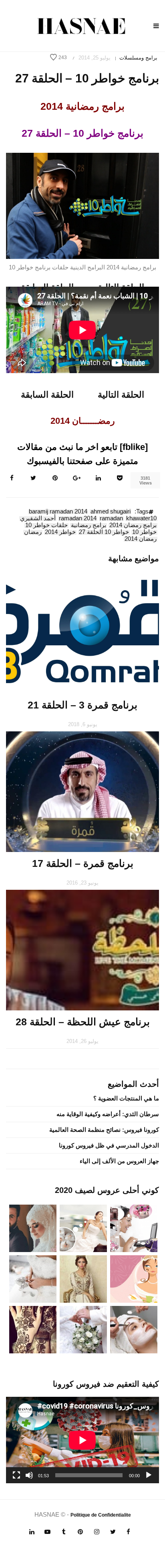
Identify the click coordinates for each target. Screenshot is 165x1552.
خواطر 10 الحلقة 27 (104, 532)
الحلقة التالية (121, 395)
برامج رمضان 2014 (133, 525)
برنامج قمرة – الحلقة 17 (82, 863)
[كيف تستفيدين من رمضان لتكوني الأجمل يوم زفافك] (133, 1278)
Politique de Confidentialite (100, 1515)
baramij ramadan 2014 (58, 511)
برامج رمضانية (88, 525)
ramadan (111, 518)
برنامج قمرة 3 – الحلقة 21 (82, 704)
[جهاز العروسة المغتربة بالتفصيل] (83, 1227)
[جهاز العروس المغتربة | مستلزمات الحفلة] (32, 1278)
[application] (82, 1440)
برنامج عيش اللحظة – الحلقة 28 (83, 1021)
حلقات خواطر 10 (46, 525)
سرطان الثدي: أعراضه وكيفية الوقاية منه (107, 1114)
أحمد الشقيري (38, 518)
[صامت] (29, 1475)
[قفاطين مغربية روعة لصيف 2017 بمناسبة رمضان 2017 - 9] (83, 1278)
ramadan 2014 (78, 518)
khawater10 (141, 518)
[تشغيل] (149, 1475)
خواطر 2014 (60, 532)
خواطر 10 (144, 532)
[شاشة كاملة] (16, 1475)
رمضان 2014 (141, 539)
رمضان (33, 532)
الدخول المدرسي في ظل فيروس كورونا (109, 1145)
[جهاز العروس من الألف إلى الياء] (133, 1227)
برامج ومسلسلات (138, 58)
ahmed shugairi (111, 511)
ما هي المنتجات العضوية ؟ (126, 1098)
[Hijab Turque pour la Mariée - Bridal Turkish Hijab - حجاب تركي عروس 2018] (32, 1227)
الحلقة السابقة (47, 395)
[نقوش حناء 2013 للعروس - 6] (32, 1329)
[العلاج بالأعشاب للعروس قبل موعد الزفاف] (133, 1329)
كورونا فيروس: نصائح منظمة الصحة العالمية (104, 1129)
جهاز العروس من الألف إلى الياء (119, 1161)
